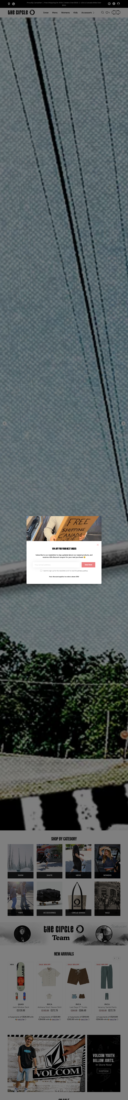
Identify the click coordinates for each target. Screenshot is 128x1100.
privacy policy (83, 571)
